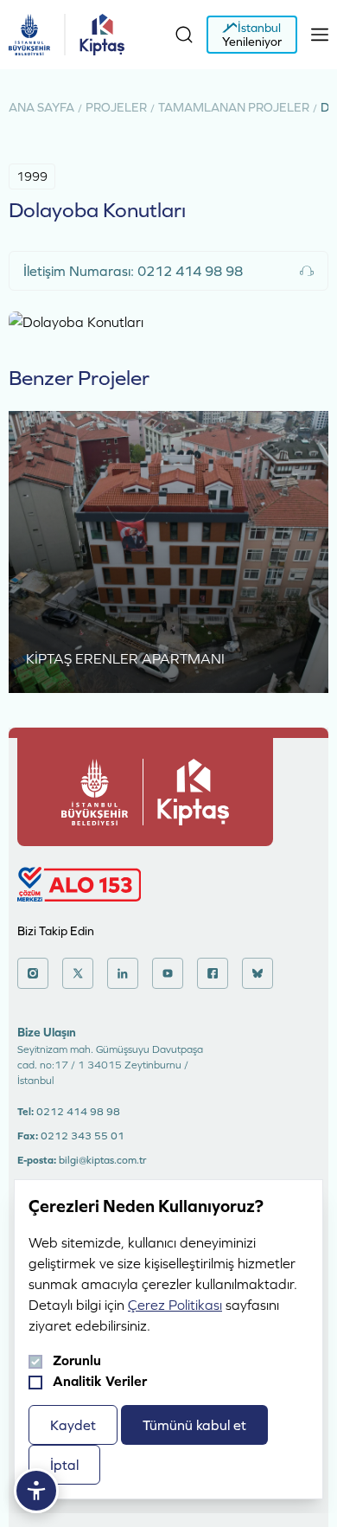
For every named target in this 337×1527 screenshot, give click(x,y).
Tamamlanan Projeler (233, 107)
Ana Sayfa (41, 107)
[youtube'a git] (167, 973)
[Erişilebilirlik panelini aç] (36, 1490)
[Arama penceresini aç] (184, 35)
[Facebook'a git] (212, 973)
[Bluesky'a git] (257, 973)
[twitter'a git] (77, 973)
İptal (64, 1464)
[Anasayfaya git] (29, 34)
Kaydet (73, 1425)
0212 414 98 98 (78, 1112)
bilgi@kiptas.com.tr (102, 1160)
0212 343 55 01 (82, 1136)
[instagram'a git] (32, 973)
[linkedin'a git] (122, 973)
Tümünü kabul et (194, 1425)
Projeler (116, 107)
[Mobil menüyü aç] (319, 35)
